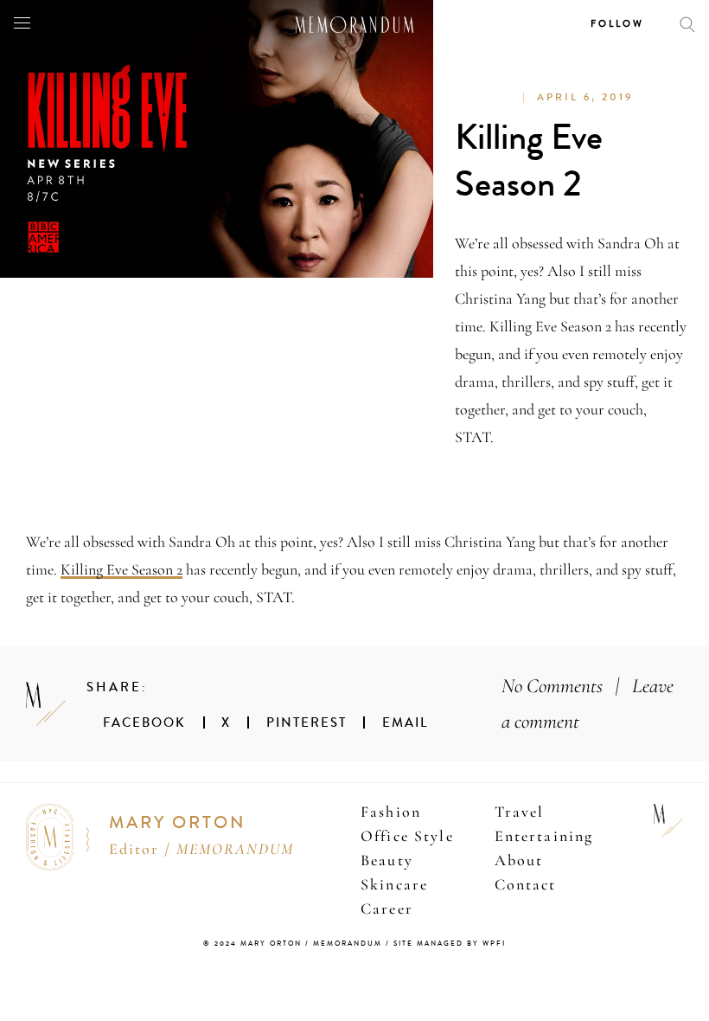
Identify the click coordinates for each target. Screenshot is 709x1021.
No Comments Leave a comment (587, 704)
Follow (617, 23)
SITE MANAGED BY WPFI (449, 943)
